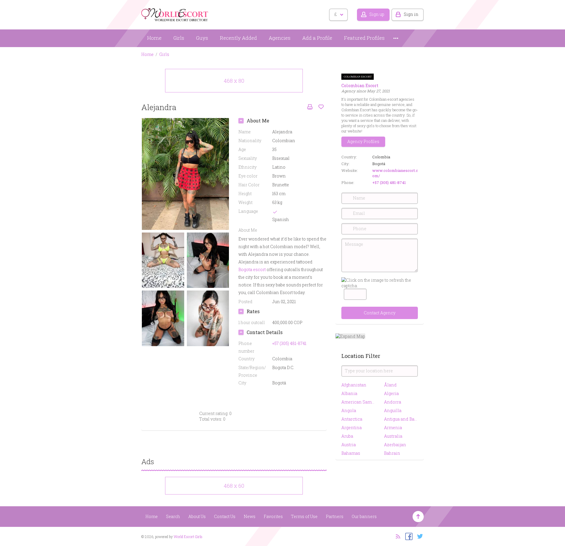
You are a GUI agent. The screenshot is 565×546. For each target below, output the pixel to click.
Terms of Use (304, 516)
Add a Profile (317, 37)
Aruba (347, 436)
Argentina (351, 427)
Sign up (376, 14)
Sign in (411, 14)
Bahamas (350, 453)
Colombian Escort (359, 85)
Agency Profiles (363, 141)
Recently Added (238, 37)
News (249, 516)
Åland (390, 385)
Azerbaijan (395, 444)
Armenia (393, 427)
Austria (348, 444)
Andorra (392, 402)
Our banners (364, 516)
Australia (393, 436)
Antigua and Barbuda (401, 419)
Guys (202, 37)
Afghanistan (353, 385)
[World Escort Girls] (175, 13)
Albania (349, 393)
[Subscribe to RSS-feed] (396, 536)
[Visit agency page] (357, 76)
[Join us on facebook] (407, 536)
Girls (178, 37)
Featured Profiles (364, 37)
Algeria (391, 393)
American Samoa (358, 402)
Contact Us (224, 516)
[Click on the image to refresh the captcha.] (379, 282)
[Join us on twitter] (418, 536)
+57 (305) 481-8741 (389, 182)
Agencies (279, 37)
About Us (197, 516)
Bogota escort (252, 269)
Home (154, 37)
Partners (334, 516)
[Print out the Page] (309, 107)
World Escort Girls (188, 536)
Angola (348, 410)
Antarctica (351, 419)
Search (173, 516)
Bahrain (392, 453)
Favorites (273, 516)
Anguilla (392, 410)
